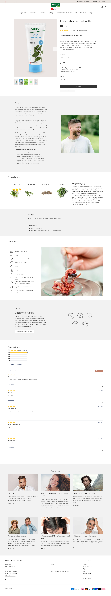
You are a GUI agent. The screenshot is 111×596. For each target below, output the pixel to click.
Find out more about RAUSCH (24, 331)
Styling (50, 13)
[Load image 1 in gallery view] (35, 48)
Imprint (52, 564)
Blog (90, 13)
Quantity (62, 76)
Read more (11, 503)
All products (23, 13)
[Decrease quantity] (61, 79)
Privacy (53, 569)
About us (83, 13)
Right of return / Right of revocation (60, 571)
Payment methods (87, 566)
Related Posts (55, 471)
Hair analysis (86, 1)
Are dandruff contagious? (17, 536)
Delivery (85, 564)
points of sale (71, 71)
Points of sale (80, 1)
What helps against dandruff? (84, 536)
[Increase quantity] (67, 79)
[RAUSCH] (55, 6)
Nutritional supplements (64, 13)
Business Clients (87, 573)
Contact (85, 576)
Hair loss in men (14, 493)
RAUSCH (10, 588)
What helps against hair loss (84, 493)
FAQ (91, 1)
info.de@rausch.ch (10, 576)
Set (76, 13)
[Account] (102, 7)
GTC (52, 566)
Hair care (33, 13)
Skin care (42, 13)
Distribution (86, 571)
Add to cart (78, 86)
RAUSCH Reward (87, 578)
